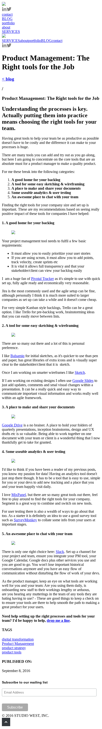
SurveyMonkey (25, 520)
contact (57, 41)
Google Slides (82, 381)
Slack (60, 552)
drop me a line (58, 620)
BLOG (46, 41)
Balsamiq (17, 356)
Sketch (80, 372)
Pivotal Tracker (42, 279)
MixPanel (18, 495)
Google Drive (12, 425)
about (24, 41)
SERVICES (11, 41)
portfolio (34, 41)
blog (8, 78)
